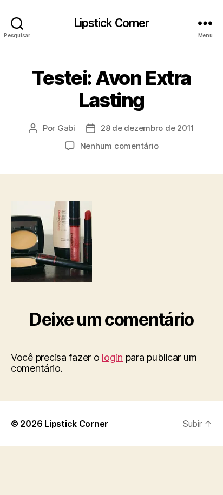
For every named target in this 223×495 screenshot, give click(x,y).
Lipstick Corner (111, 23)
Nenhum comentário (119, 146)
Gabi (66, 128)
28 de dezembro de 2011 (147, 128)
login (112, 357)
